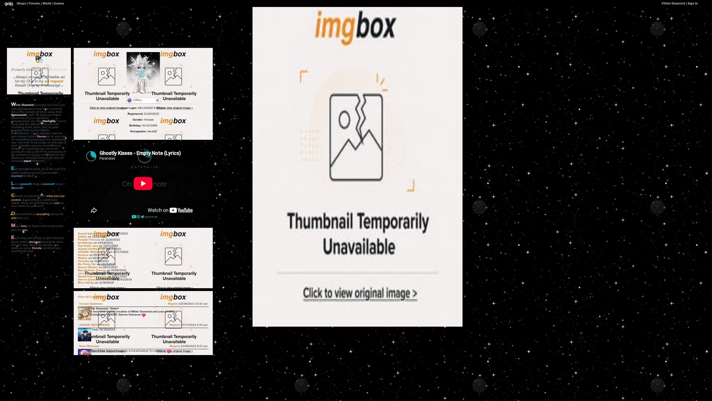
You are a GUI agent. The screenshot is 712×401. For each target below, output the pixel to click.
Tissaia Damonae (91, 303)
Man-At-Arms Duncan (92, 270)
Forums (34, 3)
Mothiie (83, 258)
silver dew (85, 273)
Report (172, 303)
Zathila (82, 236)
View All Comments (91, 296)
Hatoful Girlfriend (89, 248)
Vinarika (83, 261)
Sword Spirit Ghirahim (93, 233)
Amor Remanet (89, 346)
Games (59, 3)
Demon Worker (88, 267)
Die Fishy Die (87, 264)
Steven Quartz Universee (95, 279)
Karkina (83, 254)
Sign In (693, 3)
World (47, 3)
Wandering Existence (92, 276)
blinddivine (85, 242)
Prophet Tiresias (89, 239)
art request (54, 81)
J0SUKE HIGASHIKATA (93, 251)
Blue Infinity (86, 282)
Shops (21, 3)
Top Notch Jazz (88, 245)
